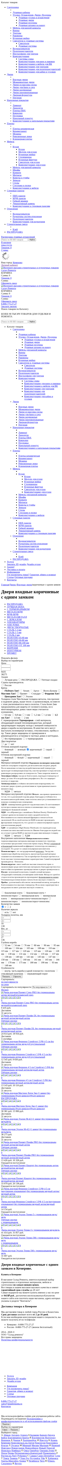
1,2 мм (37, 715)
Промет (23, 693)
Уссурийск (35, 1458)
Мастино (8, 693)
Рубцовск (22, 1456)
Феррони (52, 693)
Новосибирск (31, 1448)
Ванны (16, 30)
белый (20, 757)
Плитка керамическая (23, 128)
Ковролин (17, 113)
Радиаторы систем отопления (27, 216)
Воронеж (5, 1440)
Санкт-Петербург (45, 1456)
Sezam (26, 691)
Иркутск (44, 1440)
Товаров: (6, 278)
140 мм (19, 957)
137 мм (55, 954)
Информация (13, 572)
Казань (54, 1440)
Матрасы (17, 175)
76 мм (27, 945)
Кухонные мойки (21, 38)
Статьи (10, 577)
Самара (33, 1456)
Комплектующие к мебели (26, 188)
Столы (16, 183)
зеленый (21, 749)
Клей (15, 229)
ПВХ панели (19, 196)
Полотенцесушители (23, 51)
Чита (42, 1461)
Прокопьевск (49, 1453)
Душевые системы (27, 46)
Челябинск (34, 1461)
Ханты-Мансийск (10, 1461)
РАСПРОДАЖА (15, 232)
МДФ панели (19, 198)
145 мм (40, 957)
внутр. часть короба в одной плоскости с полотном (30, 971)
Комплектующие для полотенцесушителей (39, 69)
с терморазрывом (34, 738)
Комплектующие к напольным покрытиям (34, 121)
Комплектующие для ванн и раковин (36, 61)
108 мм (40, 948)
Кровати (17, 172)
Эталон (29, 696)
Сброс (5, 1430)
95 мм (56, 945)
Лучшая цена (11, 680)
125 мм (37, 951)
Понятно (6, 1424)
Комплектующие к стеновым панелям (31, 206)
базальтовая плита (13, 893)
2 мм (26, 717)
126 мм (48, 951)
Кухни (21, 149)
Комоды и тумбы (21, 178)
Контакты (12, 580)
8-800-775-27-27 (9, 304)
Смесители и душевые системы (28, 41)
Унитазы (17, 33)
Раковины (17, 35)
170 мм (11, 962)
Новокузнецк (18, 1448)
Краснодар (40, 1443)
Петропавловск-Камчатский (28, 1453)
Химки (22, 1461)
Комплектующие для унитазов (33, 66)
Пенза (4, 1453)
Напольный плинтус (23, 118)
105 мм (30, 948)
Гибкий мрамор (20, 201)
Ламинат (17, 105)
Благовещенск (15, 1437)
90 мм (47, 945)
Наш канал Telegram (11, 1347)
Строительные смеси (17, 224)
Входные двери (20, 79)
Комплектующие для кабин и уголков (37, 72)
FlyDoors (12, 691)
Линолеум (18, 108)
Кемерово (17, 262)
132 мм (33, 954)
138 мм (8, 957)
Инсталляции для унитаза (25, 54)
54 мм (17, 945)
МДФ (7, 791)
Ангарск (15, 1435)
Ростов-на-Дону (9, 1456)
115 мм (4, 951)
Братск (25, 1437)
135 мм (44, 954)
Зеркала (16, 180)
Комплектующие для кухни (32, 165)
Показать (14, 1430)
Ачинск (24, 1435)
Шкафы (16, 170)
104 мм (19, 948)
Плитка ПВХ (19, 110)
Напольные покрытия (17, 100)
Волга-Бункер (50, 691)
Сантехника (13, 7)
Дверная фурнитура (22, 95)
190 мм (44, 962)
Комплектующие (21, 56)
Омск (26, 1450)
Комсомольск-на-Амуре (23, 1443)
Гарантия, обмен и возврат (43, 574)
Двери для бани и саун (24, 87)
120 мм (26, 951)
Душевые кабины (21, 12)
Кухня (16, 147)
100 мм (8, 948)
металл (17, 791)
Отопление (12, 209)
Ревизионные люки (22, 136)
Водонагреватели (21, 48)
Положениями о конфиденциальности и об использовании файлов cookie (29, 1420)
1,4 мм (47, 715)
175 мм (22, 962)
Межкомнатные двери (23, 82)
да (6, 744)
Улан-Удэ (24, 1458)
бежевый (9, 749)
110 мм (51, 948)
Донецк (16, 1440)
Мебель (10, 141)
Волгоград (50, 1437)
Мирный (26, 1445)
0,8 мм (18, 715)
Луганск (15, 1445)
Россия (8, 685)
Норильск (6, 1450)
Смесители (23, 43)
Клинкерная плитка (22, 139)
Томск (6, 1458)
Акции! (10, 567)
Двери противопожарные (25, 92)
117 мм (15, 951)
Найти (32, 240)
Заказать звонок (9, 306)
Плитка (10, 123)
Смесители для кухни (29, 162)
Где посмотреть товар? (18, 574)
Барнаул (44, 1435)
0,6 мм (8, 715)
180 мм (33, 962)
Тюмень (14, 1458)
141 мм (30, 957)
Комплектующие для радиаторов (29, 221)
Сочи (57, 1456)
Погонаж (17, 97)
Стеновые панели (15, 190)
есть (7, 912)
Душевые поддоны (27, 23)
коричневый (36, 749)
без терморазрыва (13, 738)
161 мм (37, 959)
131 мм (22, 954)
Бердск (51, 1435)
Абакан (7, 1435)
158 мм (15, 959)
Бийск (4, 1437)
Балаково (34, 1435)
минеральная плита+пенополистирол (29, 898)
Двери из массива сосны (25, 85)
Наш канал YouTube (11, 1345)
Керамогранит (20, 131)
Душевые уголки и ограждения (33, 17)
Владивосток (38, 1437)
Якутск (18, 1463)
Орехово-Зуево (47, 1450)
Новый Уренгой (47, 1448)
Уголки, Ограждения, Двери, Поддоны (32, 15)
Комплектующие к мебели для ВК (35, 64)
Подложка (18, 116)
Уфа (43, 1458)
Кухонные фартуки (27, 159)
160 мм (26, 959)
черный (5, 752)
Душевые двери (26, 20)
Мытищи (44, 1445)
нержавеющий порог (37, 974)
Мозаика (17, 134)
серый (49, 749)
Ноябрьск (16, 1450)
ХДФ (27, 835)
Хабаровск (53, 1458)
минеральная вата (30, 895)
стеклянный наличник (12, 974)
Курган (4, 1445)
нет (12, 744)
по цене (5, 984)
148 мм (8, 965)
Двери (10, 74)
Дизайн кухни (34, 564)
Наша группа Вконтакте (13, 1342)
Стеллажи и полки (22, 185)
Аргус (36, 691)
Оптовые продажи (23, 577)
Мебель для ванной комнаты (27, 28)
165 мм (48, 959)
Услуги (10, 562)
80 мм (37, 945)
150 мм (4, 959)
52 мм (7, 945)
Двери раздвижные (22, 90)
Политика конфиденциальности (17, 1340)
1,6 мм (17, 717)
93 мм (55, 962)
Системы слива (26, 59)
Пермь (11, 1453)
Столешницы (25, 157)
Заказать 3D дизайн (16, 564)
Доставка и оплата (16, 569)
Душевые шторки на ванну (31, 25)
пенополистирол (9, 901)
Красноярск (52, 1443)
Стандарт (36, 693)
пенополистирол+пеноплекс (36, 901)
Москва (35, 1445)
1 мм (27, 715)
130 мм (11, 954)
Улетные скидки (49, 680)
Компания (12, 1386)
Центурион (13, 696)
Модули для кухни (27, 152)
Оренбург (34, 1450)
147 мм (51, 957)
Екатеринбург (30, 1440)
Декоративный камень (24, 203)
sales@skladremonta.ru (11, 1404)
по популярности (9, 982)
